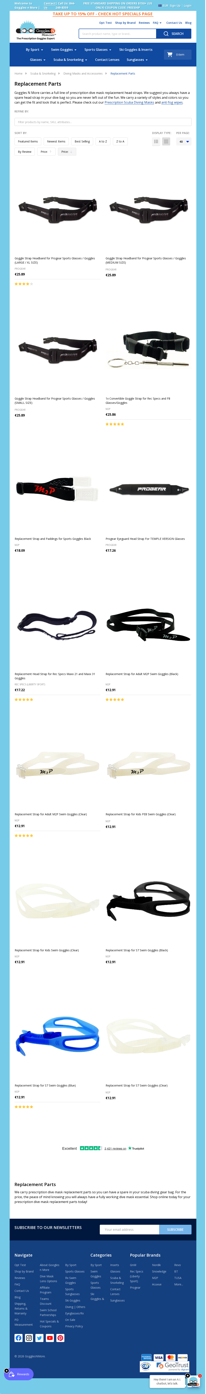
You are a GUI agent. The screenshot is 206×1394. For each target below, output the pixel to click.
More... (178, 1284)
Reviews (144, 23)
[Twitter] (39, 1338)
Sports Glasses (96, 49)
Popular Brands (145, 1255)
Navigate (23, 1255)
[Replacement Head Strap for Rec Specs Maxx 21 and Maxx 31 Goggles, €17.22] (57, 625)
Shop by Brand (125, 23)
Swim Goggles (62, 49)
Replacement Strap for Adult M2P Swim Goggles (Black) (142, 674)
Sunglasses (135, 59)
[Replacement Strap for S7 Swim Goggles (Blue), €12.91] (57, 1036)
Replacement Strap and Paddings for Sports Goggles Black (53, 539)
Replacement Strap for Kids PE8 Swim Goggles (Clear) (141, 814)
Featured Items (28, 141)
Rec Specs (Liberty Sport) (136, 1276)
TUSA (177, 1278)
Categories (101, 1255)
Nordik (156, 1265)
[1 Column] (156, 141)
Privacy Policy (74, 1326)
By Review (24, 152)
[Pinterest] (60, 1338)
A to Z (103, 141)
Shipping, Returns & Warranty (21, 1308)
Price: (47, 153)
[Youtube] (50, 1338)
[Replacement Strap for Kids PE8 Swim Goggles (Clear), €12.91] (148, 765)
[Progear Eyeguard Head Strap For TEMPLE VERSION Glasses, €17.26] (148, 490)
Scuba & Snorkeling (68, 59)
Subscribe (175, 1229)
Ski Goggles (72, 1300)
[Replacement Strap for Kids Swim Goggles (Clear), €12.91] (57, 901)
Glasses (36, 59)
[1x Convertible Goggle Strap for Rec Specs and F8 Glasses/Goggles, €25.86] (148, 349)
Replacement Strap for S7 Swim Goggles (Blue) (45, 1085)
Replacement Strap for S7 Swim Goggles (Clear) (137, 1085)
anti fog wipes (172, 102)
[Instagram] (29, 1338)
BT (176, 1271)
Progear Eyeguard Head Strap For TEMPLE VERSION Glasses (145, 539)
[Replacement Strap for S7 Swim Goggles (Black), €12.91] (148, 901)
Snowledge (159, 1271)
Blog (188, 23)
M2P (155, 1278)
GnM (133, 1265)
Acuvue (157, 1284)
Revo (177, 1265)
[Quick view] (52, 292)
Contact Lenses (107, 59)
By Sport (32, 49)
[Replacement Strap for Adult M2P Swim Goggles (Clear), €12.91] (57, 765)
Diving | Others (75, 1307)
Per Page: (183, 133)
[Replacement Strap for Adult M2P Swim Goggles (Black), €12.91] (148, 625)
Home (18, 73)
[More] (161, 22)
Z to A (120, 141)
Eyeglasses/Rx (74, 1313)
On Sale (70, 1320)
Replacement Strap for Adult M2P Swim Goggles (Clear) (51, 814)
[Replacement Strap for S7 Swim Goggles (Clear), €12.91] (148, 1036)
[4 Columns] (166, 141)
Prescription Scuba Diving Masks (129, 102)
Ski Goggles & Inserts (135, 49)
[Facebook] (18, 1338)
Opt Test (105, 23)
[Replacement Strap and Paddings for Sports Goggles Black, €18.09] (57, 490)
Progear (135, 1287)
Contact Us (174, 23)
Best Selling (82, 141)
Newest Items (56, 141)
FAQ (155, 23)
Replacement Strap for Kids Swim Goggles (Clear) (47, 950)
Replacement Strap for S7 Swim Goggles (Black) (137, 950)
